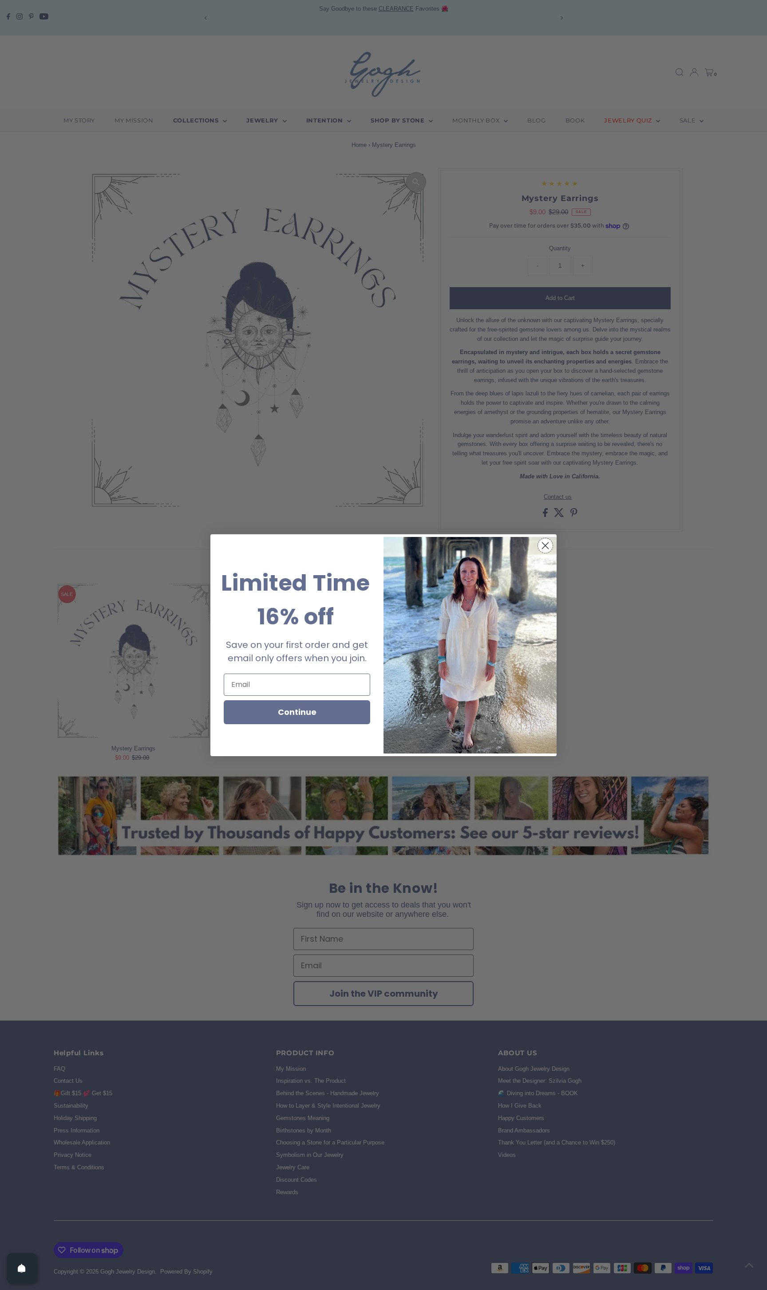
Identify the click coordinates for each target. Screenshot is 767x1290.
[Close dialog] (545, 545)
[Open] (22, 1268)
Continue (297, 712)
